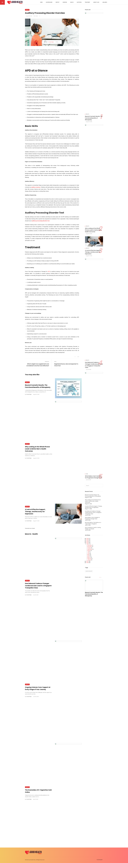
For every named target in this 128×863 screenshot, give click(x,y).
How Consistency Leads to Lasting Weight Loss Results (93, 528)
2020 (87, 562)
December (89, 545)
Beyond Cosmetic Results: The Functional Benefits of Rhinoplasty (37, 386)
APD (49, 271)
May (88, 554)
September (89, 549)
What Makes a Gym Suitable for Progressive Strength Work (93, 477)
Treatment (87, 2)
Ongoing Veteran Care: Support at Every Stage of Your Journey (37, 688)
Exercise (65, 2)
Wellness (105, 2)
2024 (87, 541)
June (88, 553)
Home (41, 2)
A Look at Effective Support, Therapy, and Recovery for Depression (35, 511)
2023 (87, 542)
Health (72, 2)
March (88, 557)
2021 (87, 561)
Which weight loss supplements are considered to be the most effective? (37, 365)
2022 (87, 543)
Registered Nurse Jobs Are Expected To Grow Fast (66, 365)
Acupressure (49, 2)
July (88, 551)
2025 (87, 539)
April (88, 555)
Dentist (57, 2)
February (89, 558)
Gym (87, 473)
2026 (87, 538)
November (89, 546)
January (89, 559)
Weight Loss (96, 2)
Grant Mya (51, 42)
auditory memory (35, 187)
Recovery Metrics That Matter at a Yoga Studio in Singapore (93, 523)
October (89, 547)
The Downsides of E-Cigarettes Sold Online (38, 791)
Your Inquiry (100, 859)
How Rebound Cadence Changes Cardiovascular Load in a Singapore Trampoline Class (38, 585)
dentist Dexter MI (89, 571)
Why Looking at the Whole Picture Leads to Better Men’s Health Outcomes (37, 449)
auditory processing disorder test (41, 220)
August (88, 550)
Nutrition (79, 2)
